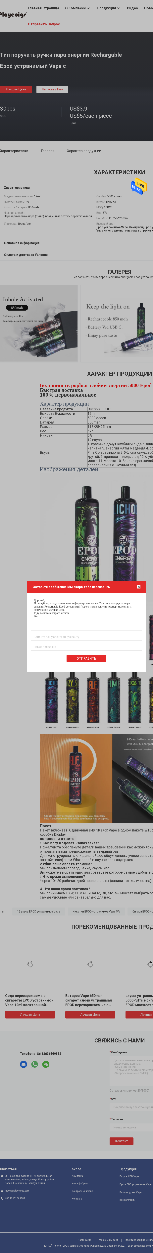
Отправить (86, 658)
